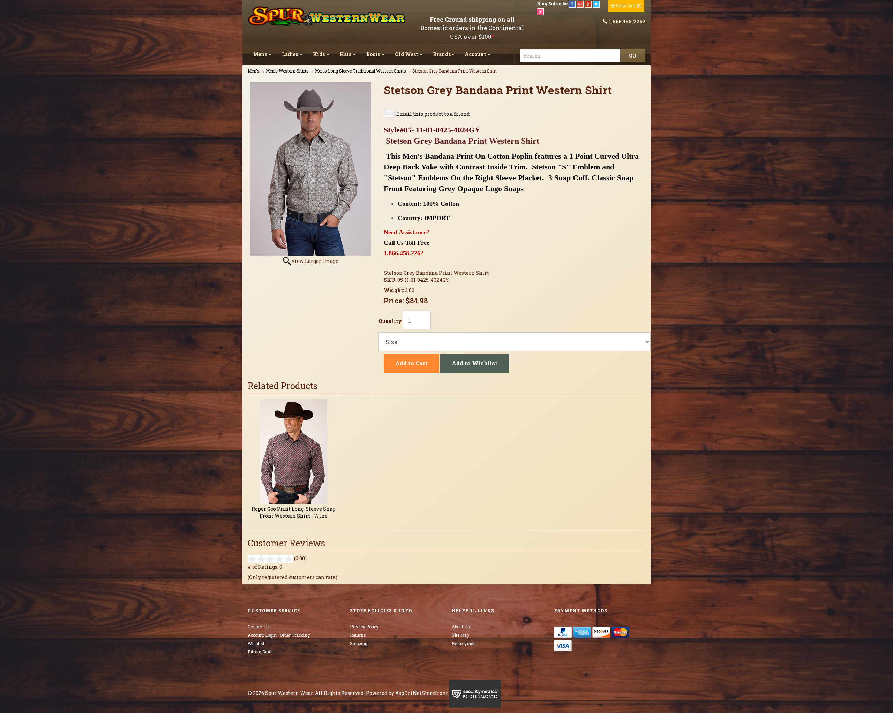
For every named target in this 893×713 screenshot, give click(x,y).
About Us (461, 626)
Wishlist (256, 643)
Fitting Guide (260, 651)
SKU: (390, 279)
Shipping (358, 643)
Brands (442, 54)
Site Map (460, 635)
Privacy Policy (364, 626)
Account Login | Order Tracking (279, 635)
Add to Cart (411, 363)
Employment (464, 643)
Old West (407, 54)
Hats (346, 54)
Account (476, 54)
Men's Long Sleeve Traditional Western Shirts (360, 71)
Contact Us (259, 626)
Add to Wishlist (474, 363)
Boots (373, 54)
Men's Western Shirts (287, 71)
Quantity (390, 321)
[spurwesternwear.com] (327, 16)
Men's (254, 71)
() (629, 5)
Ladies (290, 54)
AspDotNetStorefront (421, 693)
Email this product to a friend (433, 114)
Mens (260, 54)
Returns (358, 635)
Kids (319, 54)
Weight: (394, 290)
